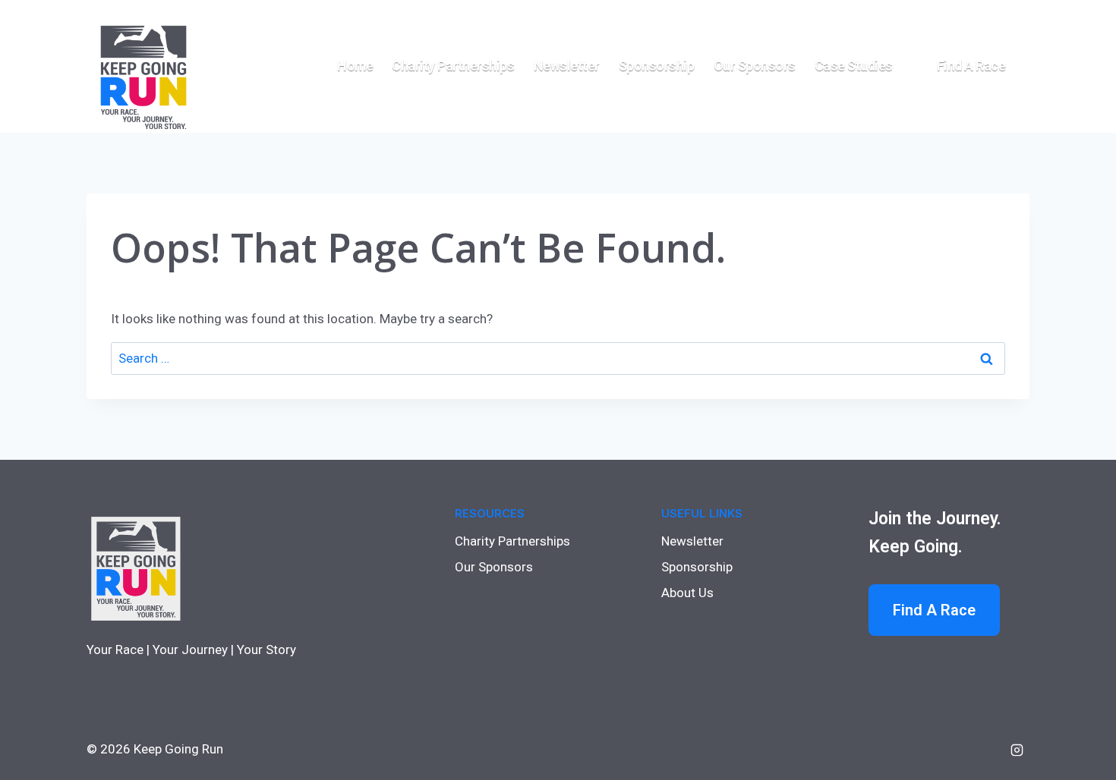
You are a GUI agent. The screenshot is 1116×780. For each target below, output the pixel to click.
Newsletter (567, 66)
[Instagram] (1016, 750)
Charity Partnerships (453, 66)
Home (355, 66)
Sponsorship (657, 66)
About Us (687, 592)
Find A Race (934, 610)
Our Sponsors (755, 66)
